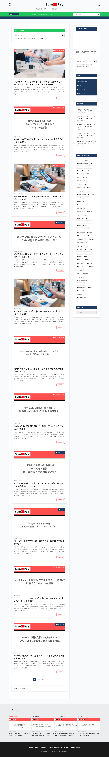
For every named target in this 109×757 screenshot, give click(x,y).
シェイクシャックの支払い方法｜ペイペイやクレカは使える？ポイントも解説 (38, 599)
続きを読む (60, 97)
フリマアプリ (86, 170)
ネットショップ (35, 14)
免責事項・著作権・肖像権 (72, 747)
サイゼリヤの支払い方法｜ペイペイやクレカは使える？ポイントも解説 (38, 312)
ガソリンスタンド (90, 239)
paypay (90, 287)
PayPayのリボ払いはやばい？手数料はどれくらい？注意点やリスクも (39, 427)
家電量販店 (80, 239)
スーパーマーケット (25, 14)
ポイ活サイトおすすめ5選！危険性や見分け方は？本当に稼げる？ (39, 542)
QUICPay (90, 246)
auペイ (79, 204)
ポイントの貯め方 (82, 89)
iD (78, 235)
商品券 (85, 184)
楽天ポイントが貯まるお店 (50, 9)
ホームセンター (81, 246)
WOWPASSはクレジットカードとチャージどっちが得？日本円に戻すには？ (38, 255)
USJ (93, 163)
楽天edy (80, 256)
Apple (79, 184)
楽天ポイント (89, 259)
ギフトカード (88, 270)
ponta (86, 225)
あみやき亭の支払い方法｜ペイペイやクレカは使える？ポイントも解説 (38, 197)
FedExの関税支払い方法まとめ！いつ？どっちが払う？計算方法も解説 (39, 657)
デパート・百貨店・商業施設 (84, 228)
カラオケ (80, 208)
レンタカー (80, 222)
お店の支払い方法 (59, 50)
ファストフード (81, 211)
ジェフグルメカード (82, 242)
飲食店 (91, 266)
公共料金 (86, 204)
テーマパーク (81, 218)
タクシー (89, 191)
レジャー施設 (81, 191)
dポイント (80, 259)
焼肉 (79, 215)
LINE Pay (90, 263)
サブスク (80, 173)
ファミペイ (91, 194)
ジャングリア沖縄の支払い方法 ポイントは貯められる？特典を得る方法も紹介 (66, 734)
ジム (89, 180)
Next (43, 679)
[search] (98, 14)
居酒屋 (86, 160)
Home (31, 747)
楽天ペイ (86, 273)
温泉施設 (90, 232)
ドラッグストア (81, 263)
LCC (79, 170)
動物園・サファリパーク (83, 163)
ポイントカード (89, 249)
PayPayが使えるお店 (37, 9)
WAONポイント (81, 180)
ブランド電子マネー (82, 280)
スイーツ (92, 184)
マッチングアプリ (82, 194)
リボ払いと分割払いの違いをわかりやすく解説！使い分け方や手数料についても (38, 484)
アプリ (88, 218)
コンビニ (88, 197)
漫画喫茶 (87, 173)
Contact (67, 9)
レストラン (80, 249)
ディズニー (87, 201)
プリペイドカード (82, 277)
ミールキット (89, 166)
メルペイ (88, 253)
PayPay (50, 14)
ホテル (89, 187)
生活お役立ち (60, 222)
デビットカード (81, 284)
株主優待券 (86, 215)
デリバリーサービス (82, 177)
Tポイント (80, 253)
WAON (86, 256)
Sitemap (61, 9)
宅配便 (79, 201)
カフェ (84, 235)
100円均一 (80, 197)
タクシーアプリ (81, 187)
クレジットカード (82, 294)
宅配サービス (89, 222)
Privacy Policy (58, 747)
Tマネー (80, 160)
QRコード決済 (81, 290)
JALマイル (80, 166)
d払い (79, 273)
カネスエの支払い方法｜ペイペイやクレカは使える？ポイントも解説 (38, 140)
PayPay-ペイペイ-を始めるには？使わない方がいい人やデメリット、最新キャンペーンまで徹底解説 (38, 83)
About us (73, 9)
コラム (62, 509)
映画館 (79, 225)
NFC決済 (80, 270)
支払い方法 (42, 14)
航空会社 (90, 211)
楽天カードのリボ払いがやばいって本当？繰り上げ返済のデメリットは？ (38, 370)
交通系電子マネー (82, 287)
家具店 (87, 208)
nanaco (90, 235)
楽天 (47, 14)
